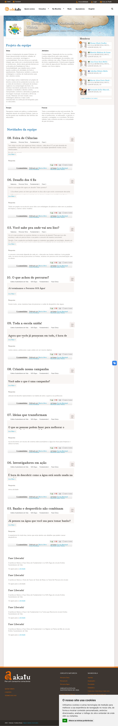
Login (95, 2)
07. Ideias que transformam (27, 415)
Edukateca (91, 688)
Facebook (18, 1)
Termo (111, 8)
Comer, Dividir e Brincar (67, 694)
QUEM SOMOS (9, 689)
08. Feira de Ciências (22, 138)
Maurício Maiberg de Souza (100, 52)
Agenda (90, 678)
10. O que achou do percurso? (28, 277)
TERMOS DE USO (10, 695)
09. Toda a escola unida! (24, 323)
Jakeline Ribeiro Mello (99, 71)
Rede (70, 9)
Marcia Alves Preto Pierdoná (38, 168)
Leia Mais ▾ (11, 154)
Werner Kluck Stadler (98, 43)
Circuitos (42, 9)
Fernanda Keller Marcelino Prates (103, 90)
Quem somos (29, 9)
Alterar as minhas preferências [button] (81, 721)
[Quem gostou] (60, 165)
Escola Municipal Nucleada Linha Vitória (59, 168)
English (92, 9)
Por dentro (91, 684)
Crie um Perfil (106, 2)
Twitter (9, 1)
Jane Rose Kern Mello (98, 62)
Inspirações (91, 681)
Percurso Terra (64, 678)
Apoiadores (80, 9)
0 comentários (21, 168)
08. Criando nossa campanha (28, 369)
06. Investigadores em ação (26, 463)
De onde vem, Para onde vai (97, 694)
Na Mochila (56, 9)
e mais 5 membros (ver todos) (89, 98)
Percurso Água (64, 684)
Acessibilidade (83, 2)
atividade (22, 569)
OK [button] (65, 721)
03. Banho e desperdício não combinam (35, 508)
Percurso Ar (63, 681)
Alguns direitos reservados (30, 723)
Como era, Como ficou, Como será (98, 691)
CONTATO (8, 692)
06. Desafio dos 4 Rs (21, 180)
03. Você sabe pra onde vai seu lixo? (33, 228)
